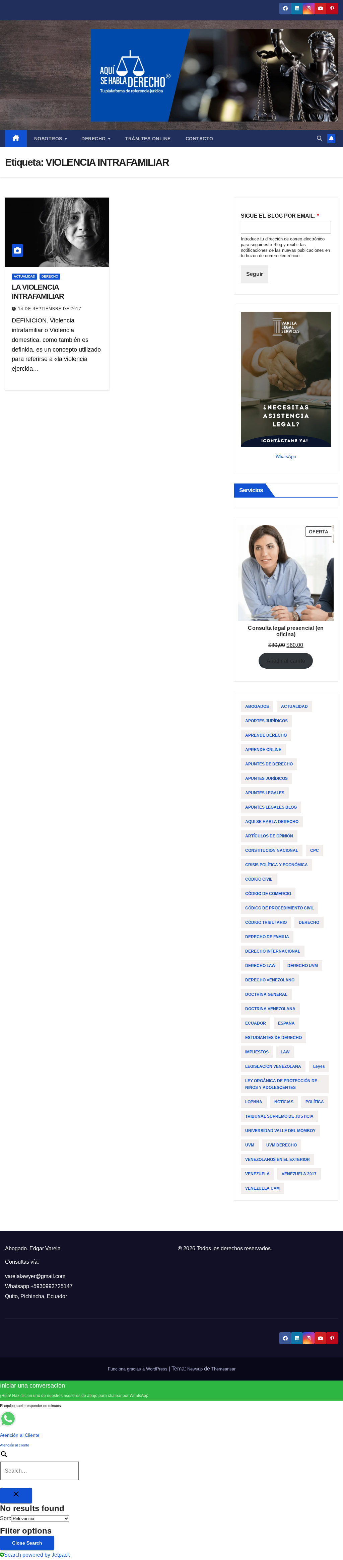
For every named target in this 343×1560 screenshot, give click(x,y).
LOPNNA (253, 1102)
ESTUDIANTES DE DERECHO (273, 1037)
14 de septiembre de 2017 (49, 308)
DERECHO (50, 276)
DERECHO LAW (260, 965)
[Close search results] (16, 1495)
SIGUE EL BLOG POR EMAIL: (280, 216)
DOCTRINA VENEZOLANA (270, 1009)
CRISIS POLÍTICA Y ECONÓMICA (276, 865)
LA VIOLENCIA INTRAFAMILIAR (38, 291)
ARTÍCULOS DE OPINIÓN (269, 836)
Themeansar (223, 1368)
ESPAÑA (286, 1023)
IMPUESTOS (257, 1052)
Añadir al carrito (286, 661)
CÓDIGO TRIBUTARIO (266, 922)
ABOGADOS (257, 706)
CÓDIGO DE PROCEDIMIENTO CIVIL (279, 908)
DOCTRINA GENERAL (266, 994)
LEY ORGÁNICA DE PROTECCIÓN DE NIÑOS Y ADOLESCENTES (281, 1084)
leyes (319, 1066)
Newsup (195, 1368)
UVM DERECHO (281, 1145)
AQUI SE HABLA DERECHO (271, 821)
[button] (319, 138)
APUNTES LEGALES (264, 793)
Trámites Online (148, 138)
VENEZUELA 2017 (299, 1174)
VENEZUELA (257, 1174)
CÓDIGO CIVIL (258, 879)
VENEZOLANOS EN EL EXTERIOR (277, 1159)
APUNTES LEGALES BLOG (271, 807)
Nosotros (49, 138)
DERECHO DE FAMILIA (267, 937)
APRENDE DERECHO (266, 735)
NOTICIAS (283, 1102)
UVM (249, 1145)
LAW (285, 1052)
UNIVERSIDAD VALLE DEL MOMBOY (280, 1130)
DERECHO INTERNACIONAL (272, 951)
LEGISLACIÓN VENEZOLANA (273, 1066)
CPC (314, 850)
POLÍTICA (314, 1102)
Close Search (27, 1543)
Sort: (5, 1518)
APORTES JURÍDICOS (266, 721)
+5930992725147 (51, 1286)
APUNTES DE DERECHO (269, 764)
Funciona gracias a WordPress (138, 1368)
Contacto (199, 138)
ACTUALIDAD (24, 276)
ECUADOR (255, 1023)
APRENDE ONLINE (263, 749)
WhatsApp (286, 456)
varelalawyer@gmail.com (35, 1276)
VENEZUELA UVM (262, 1188)
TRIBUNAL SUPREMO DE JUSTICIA (279, 1116)
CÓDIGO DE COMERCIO (268, 893)
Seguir (254, 274)
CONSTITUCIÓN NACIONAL (271, 850)
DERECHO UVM (302, 965)
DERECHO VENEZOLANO (269, 980)
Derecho (94, 138)
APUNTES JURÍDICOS (266, 778)
